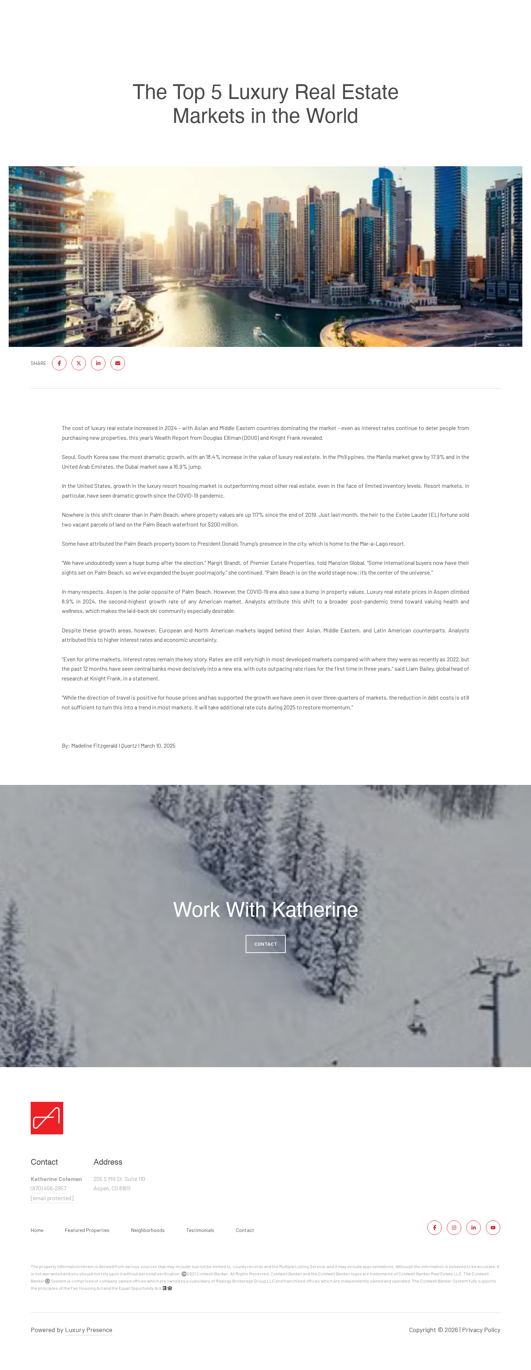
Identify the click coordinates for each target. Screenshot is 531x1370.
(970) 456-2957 (48, 1188)
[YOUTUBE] (493, 1227)
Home (37, 1230)
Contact (245, 1230)
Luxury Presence (88, 1330)
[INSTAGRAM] (454, 1227)
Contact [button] (265, 944)
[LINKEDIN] (473, 1227)
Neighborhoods (148, 1230)
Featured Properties (87, 1230)
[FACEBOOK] (434, 1227)
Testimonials (200, 1230)
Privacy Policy (481, 1330)
